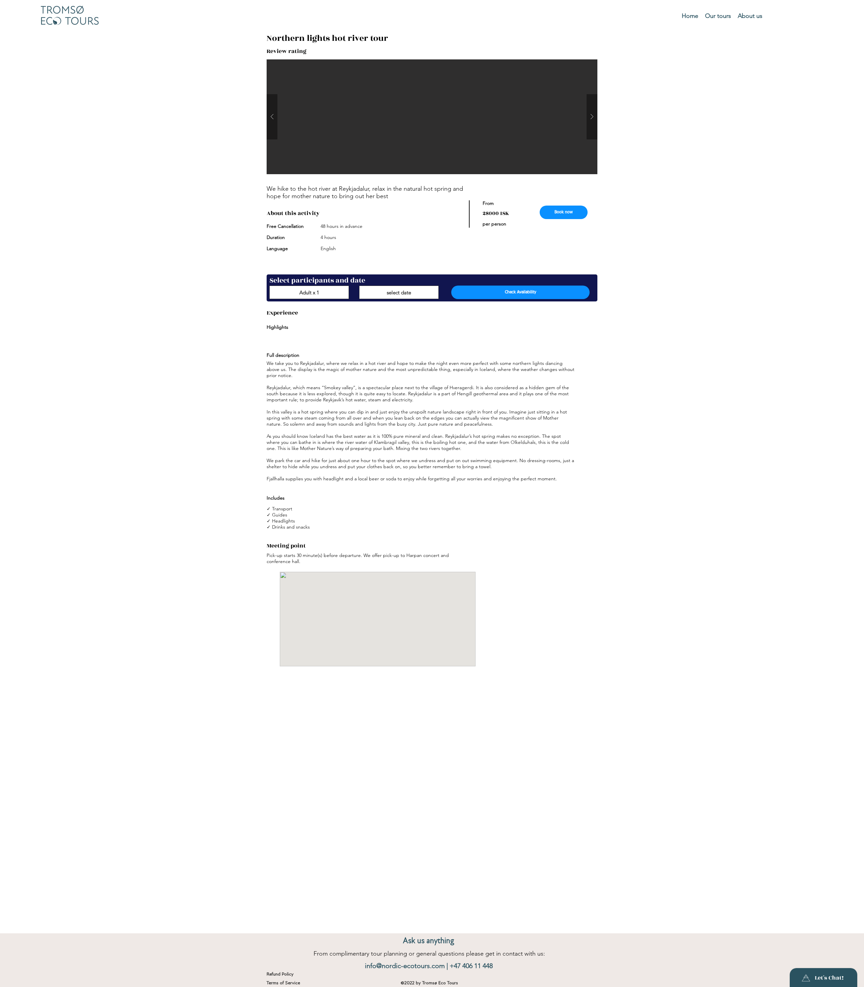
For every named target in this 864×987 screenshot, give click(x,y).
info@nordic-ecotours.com (405, 966)
